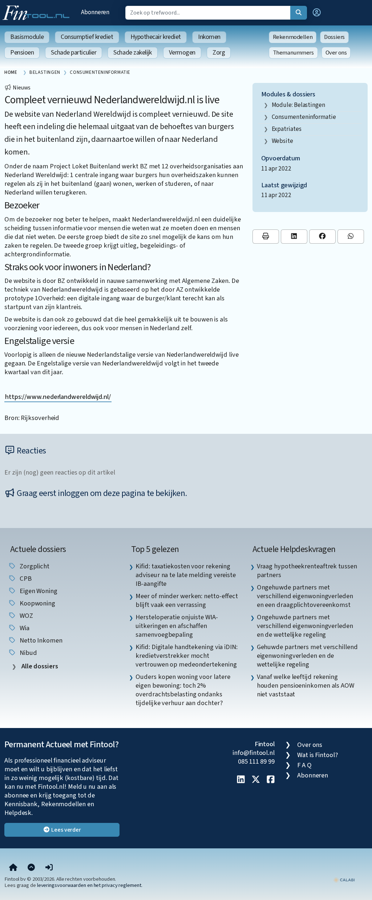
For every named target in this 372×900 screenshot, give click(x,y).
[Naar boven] (31, 868)
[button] (317, 13)
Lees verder (65, 830)
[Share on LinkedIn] (294, 236)
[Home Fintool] (37, 12)
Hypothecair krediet (155, 36)
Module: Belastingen (298, 104)
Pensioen (22, 52)
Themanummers (293, 52)
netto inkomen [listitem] (40, 640)
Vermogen (182, 52)
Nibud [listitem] (27, 652)
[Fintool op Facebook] (270, 780)
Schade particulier (73, 52)
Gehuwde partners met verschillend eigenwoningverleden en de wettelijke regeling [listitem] (307, 655)
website (282, 140)
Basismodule (27, 36)
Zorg (219, 52)
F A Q (304, 765)
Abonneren (95, 12)
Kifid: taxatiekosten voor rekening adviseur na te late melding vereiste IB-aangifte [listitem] (186, 574)
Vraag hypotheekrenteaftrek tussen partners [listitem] (307, 570)
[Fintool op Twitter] (256, 780)
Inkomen (209, 36)
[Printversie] (265, 236)
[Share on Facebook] (322, 236)
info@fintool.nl (253, 752)
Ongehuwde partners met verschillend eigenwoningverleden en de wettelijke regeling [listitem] (305, 625)
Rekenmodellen (293, 37)
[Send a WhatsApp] (350, 236)
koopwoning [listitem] (36, 603)
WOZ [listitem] (25, 615)
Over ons (336, 52)
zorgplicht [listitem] (33, 566)
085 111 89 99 (256, 761)
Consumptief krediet (87, 36)
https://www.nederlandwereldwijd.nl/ (58, 396)
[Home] (13, 868)
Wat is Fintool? (317, 755)
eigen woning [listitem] (37, 591)
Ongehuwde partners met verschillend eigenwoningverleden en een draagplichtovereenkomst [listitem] (305, 596)
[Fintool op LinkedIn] (241, 780)
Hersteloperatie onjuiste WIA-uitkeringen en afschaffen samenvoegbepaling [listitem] (177, 625)
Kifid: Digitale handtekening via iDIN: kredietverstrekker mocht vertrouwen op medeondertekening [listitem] (187, 655)
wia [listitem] (23, 628)
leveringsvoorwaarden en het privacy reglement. (89, 885)
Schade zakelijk (132, 52)
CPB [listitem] (25, 578)
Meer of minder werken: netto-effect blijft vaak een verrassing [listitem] (187, 600)
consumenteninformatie (304, 116)
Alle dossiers (39, 666)
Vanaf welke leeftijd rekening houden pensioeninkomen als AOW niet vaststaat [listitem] (305, 685)
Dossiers (334, 37)
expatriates (287, 128)
